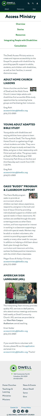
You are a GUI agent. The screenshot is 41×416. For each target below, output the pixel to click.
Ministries (6, 395)
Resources (20, 9)
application (30, 346)
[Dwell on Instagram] (26, 412)
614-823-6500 (18, 379)
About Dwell (28, 389)
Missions (6, 399)
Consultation (20, 45)
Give (34, 9)
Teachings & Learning (7, 390)
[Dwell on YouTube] (18, 412)
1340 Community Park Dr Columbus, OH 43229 (21, 375)
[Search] (33, 3)
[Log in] (37, 3)
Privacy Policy (26, 408)
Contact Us (14, 408)
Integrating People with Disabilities (20, 40)
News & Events (29, 385)
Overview (20, 24)
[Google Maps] (12, 376)
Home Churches (9, 385)
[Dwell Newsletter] (14, 412)
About (7, 9)
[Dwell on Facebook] (22, 412)
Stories (20, 29)
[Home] (8, 3)
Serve (25, 392)
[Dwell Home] (20, 368)
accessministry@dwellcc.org (15, 110)
